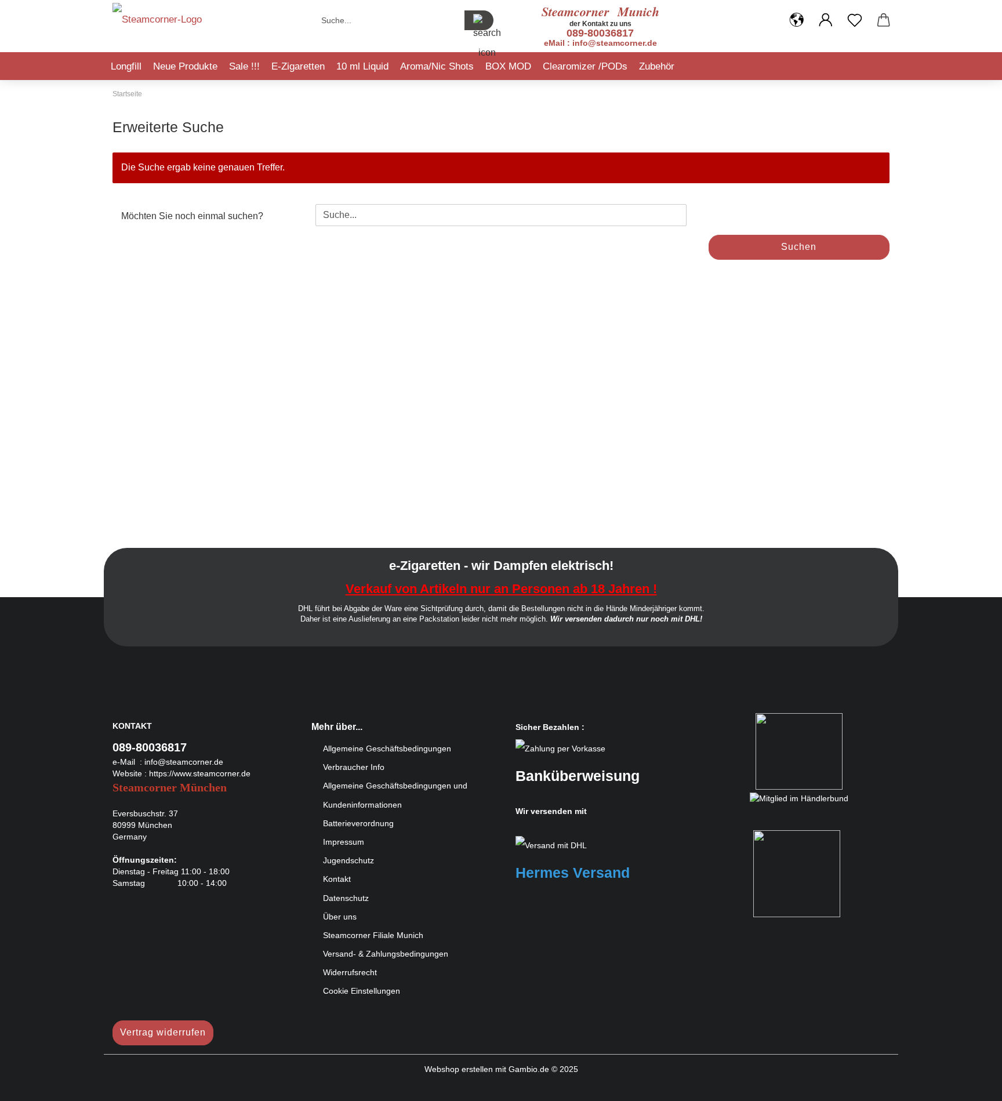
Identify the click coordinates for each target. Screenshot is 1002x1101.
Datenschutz (346, 898)
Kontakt (337, 879)
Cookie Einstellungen (361, 990)
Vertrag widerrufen (163, 1032)
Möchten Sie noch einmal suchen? (192, 216)
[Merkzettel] (854, 20)
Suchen (798, 247)
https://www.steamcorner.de (200, 773)
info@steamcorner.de (183, 761)
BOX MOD (508, 66)
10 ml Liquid (362, 66)
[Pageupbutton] (970, 1084)
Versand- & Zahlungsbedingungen (385, 953)
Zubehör (656, 66)
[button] (796, 20)
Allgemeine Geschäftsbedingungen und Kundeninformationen (395, 795)
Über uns (340, 916)
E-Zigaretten (298, 66)
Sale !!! (244, 66)
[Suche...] (478, 20)
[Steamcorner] (157, 23)
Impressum (343, 841)
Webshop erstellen (458, 1069)
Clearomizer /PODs (585, 66)
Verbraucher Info (353, 767)
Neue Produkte (185, 66)
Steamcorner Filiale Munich (373, 935)
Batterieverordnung (358, 823)
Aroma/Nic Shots (437, 66)
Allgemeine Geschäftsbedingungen (387, 748)
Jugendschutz (348, 860)
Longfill (126, 66)
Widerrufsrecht (350, 972)
